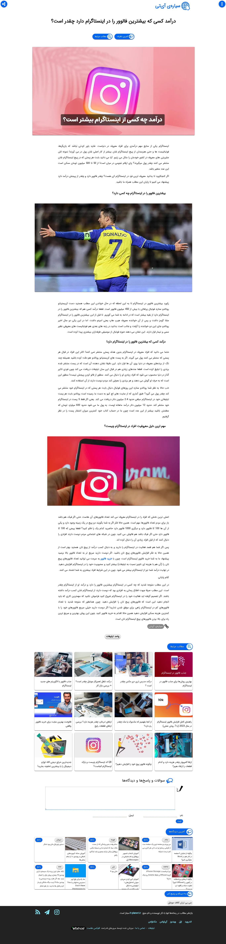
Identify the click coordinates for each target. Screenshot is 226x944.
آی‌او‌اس (163, 922)
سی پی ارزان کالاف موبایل (180, 902)
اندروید (188, 922)
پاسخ (146, 839)
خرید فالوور (106, 559)
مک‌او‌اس (152, 922)
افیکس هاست (93, 928)
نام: (181, 815)
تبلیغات (151, 928)
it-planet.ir (135, 913)
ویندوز (173, 922)
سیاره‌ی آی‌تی (167, 6)
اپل (180, 922)
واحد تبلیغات (112, 636)
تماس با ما (140, 928)
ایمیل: (131, 815)
